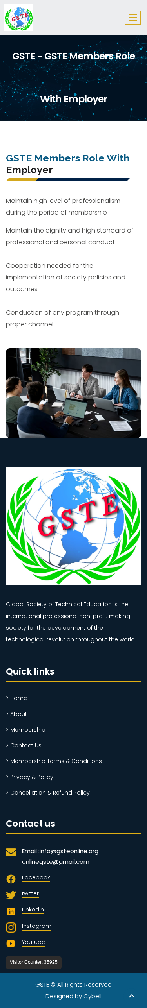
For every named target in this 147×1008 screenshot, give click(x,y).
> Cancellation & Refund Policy (48, 793)
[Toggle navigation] (133, 18)
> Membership (25, 730)
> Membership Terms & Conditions (54, 761)
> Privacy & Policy (29, 777)
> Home (16, 698)
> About (16, 714)
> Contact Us (24, 745)
